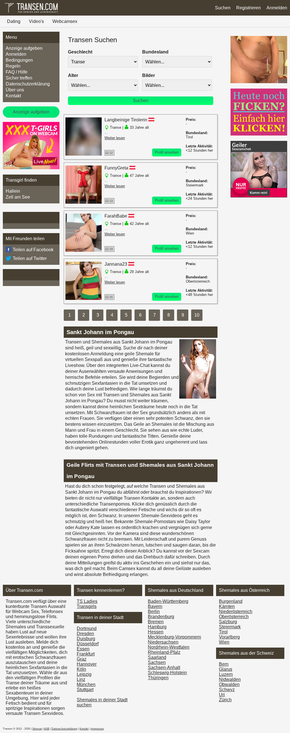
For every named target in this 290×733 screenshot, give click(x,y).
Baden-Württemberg (168, 601)
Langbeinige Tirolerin (126, 119)
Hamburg (157, 626)
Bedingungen (19, 60)
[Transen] (31, 12)
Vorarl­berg (229, 637)
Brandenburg (161, 616)
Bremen (156, 621)
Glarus (225, 669)
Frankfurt (86, 654)
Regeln (13, 66)
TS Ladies (87, 601)
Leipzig (84, 674)
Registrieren (248, 7)
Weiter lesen (115, 138)
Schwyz (227, 689)
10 (196, 315)
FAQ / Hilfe (16, 72)
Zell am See (18, 197)
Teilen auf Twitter (30, 258)
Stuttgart (85, 689)
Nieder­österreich (235, 611)
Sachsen (157, 662)
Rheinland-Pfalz (164, 652)
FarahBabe (116, 216)
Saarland (157, 657)
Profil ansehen (166, 152)
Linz (81, 679)
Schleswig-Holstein (167, 672)
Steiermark (230, 626)
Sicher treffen (19, 78)
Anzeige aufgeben (24, 48)
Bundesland (155, 52)
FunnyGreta (116, 167)
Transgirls (87, 606)
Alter (73, 75)
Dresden (85, 633)
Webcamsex (64, 21)
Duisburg (86, 638)
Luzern (226, 674)
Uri (222, 694)
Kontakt (13, 95)
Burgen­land (230, 601)
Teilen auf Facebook (33, 249)
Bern (224, 664)
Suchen (223, 7)
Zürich (225, 699)
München (86, 684)
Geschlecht (80, 52)
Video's (36, 21)
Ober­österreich (234, 616)
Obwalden (229, 684)
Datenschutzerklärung (28, 83)
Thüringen (158, 677)
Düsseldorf (88, 643)
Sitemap (37, 728)
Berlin (154, 611)
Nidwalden (230, 679)
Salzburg (228, 621)
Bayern (155, 606)
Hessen (155, 631)
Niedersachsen (163, 642)
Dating (13, 21)
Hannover (87, 664)
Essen (83, 648)
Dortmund (87, 628)
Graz (81, 659)
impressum (97, 728)
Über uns (15, 89)
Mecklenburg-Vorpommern (174, 637)
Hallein (13, 191)
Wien (224, 642)
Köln (81, 669)
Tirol (223, 631)
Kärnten (227, 606)
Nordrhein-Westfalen (168, 647)
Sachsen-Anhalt (164, 667)
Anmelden (276, 7)
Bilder (148, 75)
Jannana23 (116, 264)
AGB (46, 728)
